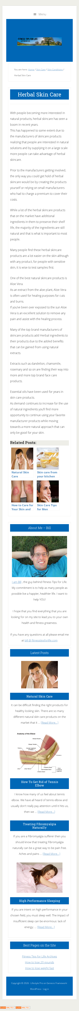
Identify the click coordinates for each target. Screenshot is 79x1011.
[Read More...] (49, 722)
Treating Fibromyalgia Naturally (39, 825)
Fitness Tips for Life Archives (39, 956)
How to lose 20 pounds (39, 962)
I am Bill (16, 582)
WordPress (35, 989)
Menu (42, 14)
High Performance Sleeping (39, 901)
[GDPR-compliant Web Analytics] (7, 1008)
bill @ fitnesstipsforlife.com (41, 640)
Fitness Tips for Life (39, 41)
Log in (46, 989)
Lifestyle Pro (36, 983)
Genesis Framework (57, 983)
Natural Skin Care (39, 696)
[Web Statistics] (22, 1008)
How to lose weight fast (39, 968)
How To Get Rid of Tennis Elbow (39, 783)
